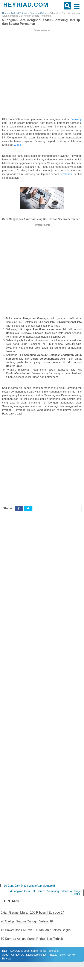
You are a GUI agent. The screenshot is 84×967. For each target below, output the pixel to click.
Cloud (17, 144)
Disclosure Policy (36, 954)
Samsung (76, 119)
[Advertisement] (42, 74)
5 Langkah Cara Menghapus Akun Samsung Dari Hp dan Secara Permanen (41, 21)
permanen (66, 174)
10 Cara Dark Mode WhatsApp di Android (29, 885)
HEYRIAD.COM (25, 4)
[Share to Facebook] (19, 508)
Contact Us (17, 954)
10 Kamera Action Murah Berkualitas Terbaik (32, 939)
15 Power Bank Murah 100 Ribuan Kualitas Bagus (36, 930)
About (5, 954)
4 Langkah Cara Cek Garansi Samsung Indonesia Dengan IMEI (46, 892)
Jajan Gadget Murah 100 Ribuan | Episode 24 (32, 912)
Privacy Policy (57, 954)
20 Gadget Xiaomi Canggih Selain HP (27, 921)
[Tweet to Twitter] (28, 508)
